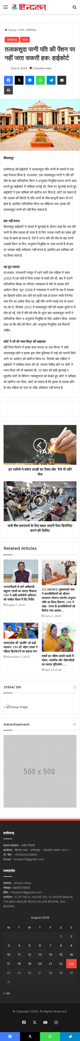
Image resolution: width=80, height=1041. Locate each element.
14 (50, 954)
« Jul (6, 993)
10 (8, 954)
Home (11, 30)
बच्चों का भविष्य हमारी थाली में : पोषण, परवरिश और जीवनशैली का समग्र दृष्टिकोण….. (58, 660)
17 (8, 963)
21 (50, 963)
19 (29, 963)
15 (60, 954)
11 (19, 954)
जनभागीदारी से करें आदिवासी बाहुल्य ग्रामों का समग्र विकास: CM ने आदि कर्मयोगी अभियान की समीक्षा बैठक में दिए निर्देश (20, 593)
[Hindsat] (29, 7)
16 (71, 954)
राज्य (21, 30)
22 (61, 963)
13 (40, 954)
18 (19, 963)
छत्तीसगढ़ (31, 30)
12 (29, 954)
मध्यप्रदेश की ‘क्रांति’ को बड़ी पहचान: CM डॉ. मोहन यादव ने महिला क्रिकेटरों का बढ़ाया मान (21, 647)
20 (40, 963)
